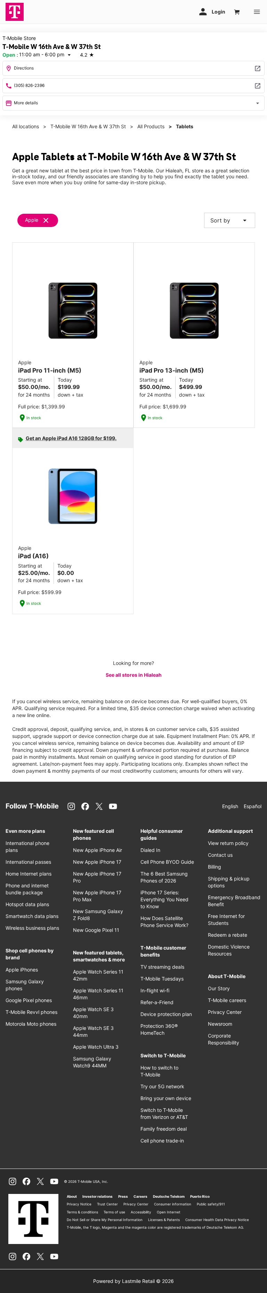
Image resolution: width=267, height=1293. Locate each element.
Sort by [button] (229, 220)
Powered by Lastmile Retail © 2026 (133, 1281)
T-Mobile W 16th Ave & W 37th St (88, 126)
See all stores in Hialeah (134, 675)
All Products (150, 126)
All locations (25, 126)
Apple (31, 220)
